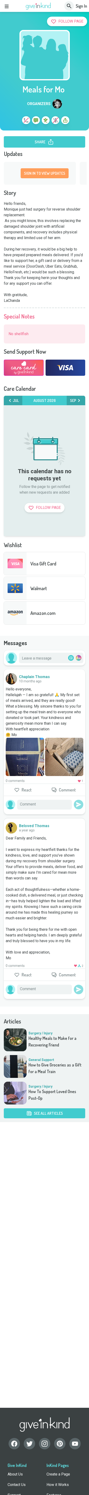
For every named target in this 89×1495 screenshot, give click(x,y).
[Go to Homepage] (38, 6)
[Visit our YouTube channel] (75, 1443)
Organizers (39, 104)
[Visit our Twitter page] (29, 1443)
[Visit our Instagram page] (44, 1443)
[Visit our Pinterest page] (60, 1443)
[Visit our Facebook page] (14, 1443)
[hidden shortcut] (15, 121)
